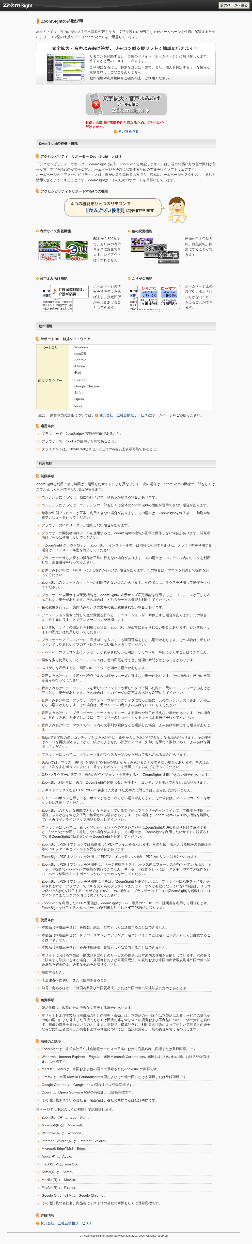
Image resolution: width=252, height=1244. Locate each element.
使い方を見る (128, 131)
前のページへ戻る (234, 5)
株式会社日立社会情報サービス (123, 415)
